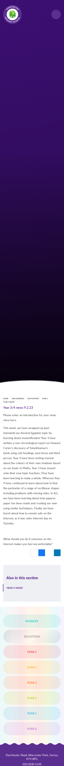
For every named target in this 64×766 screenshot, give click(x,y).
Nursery (32, 621)
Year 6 (32, 729)
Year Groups (33, 398)
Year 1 (32, 652)
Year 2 (32, 667)
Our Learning (18, 398)
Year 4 (32, 698)
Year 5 (32, 713)
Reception (32, 636)
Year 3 (45, 398)
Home (6, 398)
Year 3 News (9, 402)
